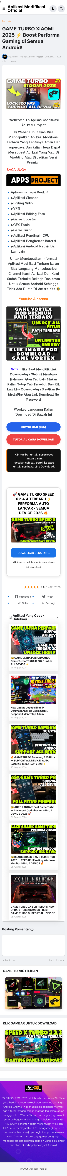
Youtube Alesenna (33, 298)
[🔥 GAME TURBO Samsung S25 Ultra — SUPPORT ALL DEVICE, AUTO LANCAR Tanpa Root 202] (33, 739)
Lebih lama (55, 960)
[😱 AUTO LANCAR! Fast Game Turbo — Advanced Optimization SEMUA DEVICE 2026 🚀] (33, 789)
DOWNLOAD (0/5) (33, 427)
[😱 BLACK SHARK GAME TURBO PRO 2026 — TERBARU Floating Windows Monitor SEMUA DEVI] (33, 839)
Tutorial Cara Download (33, 439)
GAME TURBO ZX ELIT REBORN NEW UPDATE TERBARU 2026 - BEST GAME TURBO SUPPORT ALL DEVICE (33, 910)
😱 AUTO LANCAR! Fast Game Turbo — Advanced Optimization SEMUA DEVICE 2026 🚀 (32, 810)
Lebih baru (11, 960)
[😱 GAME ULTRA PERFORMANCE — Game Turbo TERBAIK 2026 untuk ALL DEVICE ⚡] (33, 640)
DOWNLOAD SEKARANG (33, 553)
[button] (5, 8)
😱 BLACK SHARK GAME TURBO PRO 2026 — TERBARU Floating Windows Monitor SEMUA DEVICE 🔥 (33, 860)
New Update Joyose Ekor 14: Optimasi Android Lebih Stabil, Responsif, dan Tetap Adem (29, 710)
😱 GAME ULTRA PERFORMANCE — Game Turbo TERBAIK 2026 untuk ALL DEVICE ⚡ (32, 661)
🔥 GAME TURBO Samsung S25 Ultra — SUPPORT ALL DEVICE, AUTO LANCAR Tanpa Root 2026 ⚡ (33, 760)
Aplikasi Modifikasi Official (26, 8)
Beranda (6, 21)
